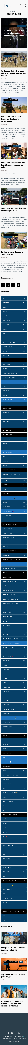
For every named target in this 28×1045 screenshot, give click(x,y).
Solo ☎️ (14, 836)
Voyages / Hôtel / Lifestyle (14, 911)
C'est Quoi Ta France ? (14, 338)
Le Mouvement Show (14, 590)
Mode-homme (14, 691)
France (14, 465)
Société (14, 819)
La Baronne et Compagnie (14, 537)
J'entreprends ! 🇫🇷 (14, 511)
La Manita (14, 564)
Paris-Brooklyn (14, 726)
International (21, 26)
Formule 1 (14, 461)
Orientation (14, 722)
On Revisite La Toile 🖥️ (14, 718)
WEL (14, 915)
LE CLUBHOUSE (14, 577)
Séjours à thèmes (14, 801)
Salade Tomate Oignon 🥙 (14, 792)
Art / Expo (14, 302)
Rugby (14, 788)
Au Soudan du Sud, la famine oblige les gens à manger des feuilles (13, 73)
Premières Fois (14, 753)
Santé (14, 797)
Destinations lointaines (14, 373)
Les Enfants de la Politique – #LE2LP (14, 639)
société (14, 823)
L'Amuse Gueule (14, 528)
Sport (14, 854)
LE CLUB (14, 572)
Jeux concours (14, 515)
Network (14, 700)
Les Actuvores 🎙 (14, 625)
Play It (14, 740)
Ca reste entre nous (14, 342)
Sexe (14, 810)
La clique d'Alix (14, 546)
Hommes (14, 489)
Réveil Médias (14, 783)
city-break (14, 355)
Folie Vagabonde (14, 452)
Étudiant (14, 417)
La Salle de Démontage (14, 568)
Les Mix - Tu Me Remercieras (14, 643)
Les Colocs (14, 634)
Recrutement (22, 1038)
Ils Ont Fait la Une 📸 (14, 498)
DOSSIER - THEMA (12, 26)
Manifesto (14, 669)
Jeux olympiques (14, 520)
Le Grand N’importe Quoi (14, 581)
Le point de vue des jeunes (14, 599)
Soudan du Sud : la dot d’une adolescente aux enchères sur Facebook (14, 33)
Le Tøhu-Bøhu (14, 612)
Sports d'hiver (14, 858)
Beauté (14, 311)
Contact (15, 1038)
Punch (14, 757)
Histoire (14, 484)
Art (14, 298)
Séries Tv (14, 805)
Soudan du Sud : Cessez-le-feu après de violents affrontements (12, 119)
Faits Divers (14, 439)
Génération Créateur (14, 469)
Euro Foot (14, 421)
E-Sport (14, 386)
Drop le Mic (14, 382)
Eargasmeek (14, 390)
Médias (14, 678)
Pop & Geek (14, 748)
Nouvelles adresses (14, 709)
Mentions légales (7, 1038)
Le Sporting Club (14, 608)
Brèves (14, 329)
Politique (6, 147)
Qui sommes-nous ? (7, 1036)
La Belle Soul (14, 542)
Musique (14, 696)
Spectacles (14, 849)
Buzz (14, 333)
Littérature (14, 660)
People (14, 735)
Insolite (14, 502)
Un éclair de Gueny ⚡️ (14, 898)
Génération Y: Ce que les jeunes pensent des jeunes (14, 475)
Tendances (14, 871)
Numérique (14, 713)
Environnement (14, 408)
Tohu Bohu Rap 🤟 (14, 885)
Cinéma (14, 351)
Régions (14, 770)
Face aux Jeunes (14, 434)
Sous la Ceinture (14, 845)
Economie (14, 395)
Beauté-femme (14, 316)
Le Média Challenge (14, 586)
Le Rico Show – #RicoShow (14, 603)
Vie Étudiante (14, 902)
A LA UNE (5, 26)
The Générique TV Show (14, 880)
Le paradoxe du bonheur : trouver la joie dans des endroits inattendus (12, 1003)
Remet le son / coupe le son (14, 775)
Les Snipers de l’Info (14, 652)
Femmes (14, 443)
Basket (14, 307)
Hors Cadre (14, 493)
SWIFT (14, 863)
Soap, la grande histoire (14, 814)
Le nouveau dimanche (14, 594)
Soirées (14, 832)
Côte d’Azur (14, 364)
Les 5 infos (14, 621)
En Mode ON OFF (14, 399)
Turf (14, 893)
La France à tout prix (14, 550)
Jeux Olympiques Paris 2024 (14, 524)
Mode (14, 682)
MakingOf (14, 665)
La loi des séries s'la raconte (14, 559)
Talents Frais (14, 867)
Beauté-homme (14, 320)
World (14, 920)
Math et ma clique (14, 674)
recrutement (14, 766)
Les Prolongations (14, 647)
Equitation (14, 412)
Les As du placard (14, 630)
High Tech (14, 480)
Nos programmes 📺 (19, 1036)
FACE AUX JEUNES (14, 430)
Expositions (14, 426)
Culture (14, 368)
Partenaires (14, 731)
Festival (14, 448)
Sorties (14, 841)
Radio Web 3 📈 (14, 762)
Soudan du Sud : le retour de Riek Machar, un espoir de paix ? (13, 164)
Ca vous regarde (14, 346)
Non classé (14, 704)
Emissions (6, 934)
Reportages (14, 779)
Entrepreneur (14, 404)
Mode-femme (14, 687)
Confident (14, 360)
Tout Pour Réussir (14, 889)
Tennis (14, 876)
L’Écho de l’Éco (14, 533)
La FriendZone (14, 555)
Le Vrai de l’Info (14, 616)
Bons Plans (14, 324)
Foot (14, 456)
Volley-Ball (14, 907)
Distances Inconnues (14, 377)
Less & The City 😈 (14, 656)
